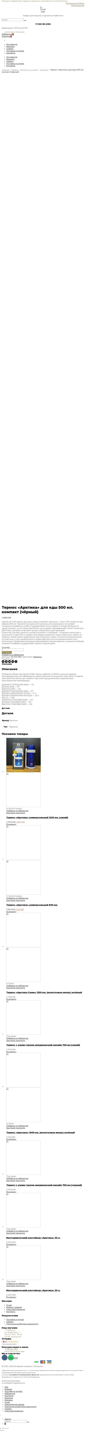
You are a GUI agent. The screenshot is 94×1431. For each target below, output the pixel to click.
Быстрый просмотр (15, 813)
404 (6, 1387)
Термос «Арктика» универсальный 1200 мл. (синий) (37, 817)
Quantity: (6, 647)
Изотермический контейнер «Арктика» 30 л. (33, 1237)
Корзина (9, 1398)
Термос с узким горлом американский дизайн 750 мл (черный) (44, 1185)
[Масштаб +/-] (8, 1428)
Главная (8, 1389)
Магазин (10, 46)
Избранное (10, 1394)
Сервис (10, 49)
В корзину (7, 652)
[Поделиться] (3, 1428)
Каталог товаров (14, 1307)
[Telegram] (9, 661)
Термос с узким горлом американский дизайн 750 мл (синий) (43, 1045)
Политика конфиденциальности (22, 1324)
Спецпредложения (15, 1309)
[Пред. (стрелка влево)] (1, 1430)
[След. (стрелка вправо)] (3, 1430)
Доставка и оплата (15, 51)
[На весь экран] (5, 1428)
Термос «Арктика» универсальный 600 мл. (32, 905)
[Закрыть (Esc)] (1, 1428)
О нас (9, 1305)
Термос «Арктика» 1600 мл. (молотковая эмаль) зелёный (40, 1132)
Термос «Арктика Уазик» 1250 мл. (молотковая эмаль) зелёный (44, 992)
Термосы (37, 657)
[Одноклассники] (6, 661)
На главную (11, 44)
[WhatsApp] (16, 661)
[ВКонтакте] (3, 661)
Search (8, 1419)
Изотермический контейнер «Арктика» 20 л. (33, 1290)
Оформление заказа (14, 1404)
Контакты (10, 53)
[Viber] (12, 661)
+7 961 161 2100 (43, 24)
